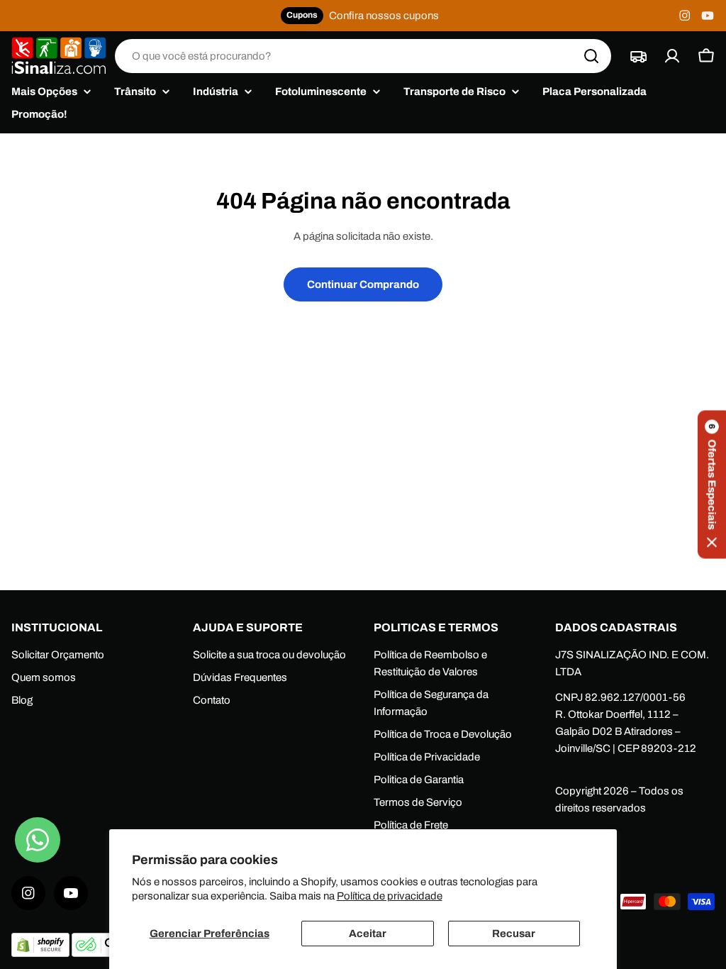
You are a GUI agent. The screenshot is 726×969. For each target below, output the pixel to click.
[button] (712, 485)
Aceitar (367, 933)
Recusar (513, 933)
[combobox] (363, 56)
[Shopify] (41, 953)
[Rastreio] (638, 56)
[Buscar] (591, 56)
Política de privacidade (389, 896)
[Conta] (672, 56)
